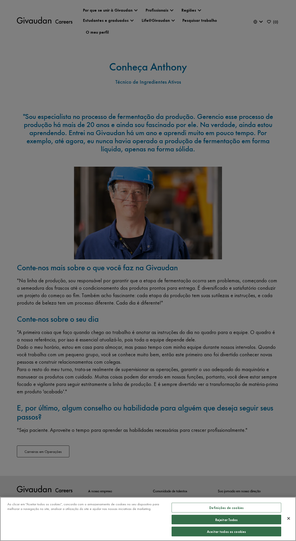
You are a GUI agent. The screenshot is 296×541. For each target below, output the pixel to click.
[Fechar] (289, 518)
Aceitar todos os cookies (226, 531)
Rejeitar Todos (226, 519)
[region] (148, 519)
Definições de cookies (226, 507)
